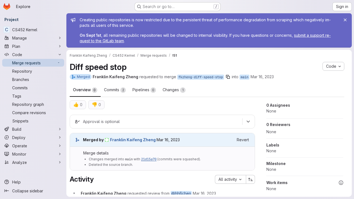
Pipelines (143, 89)
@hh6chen (181, 193)
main (244, 77)
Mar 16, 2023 (262, 76)
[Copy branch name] (228, 77)
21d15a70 (149, 159)
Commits (114, 89)
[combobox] (230, 179)
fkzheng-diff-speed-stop (200, 77)
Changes (173, 89)
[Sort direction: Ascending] (250, 179)
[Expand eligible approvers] (248, 121)
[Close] (345, 20)
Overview (84, 89)
